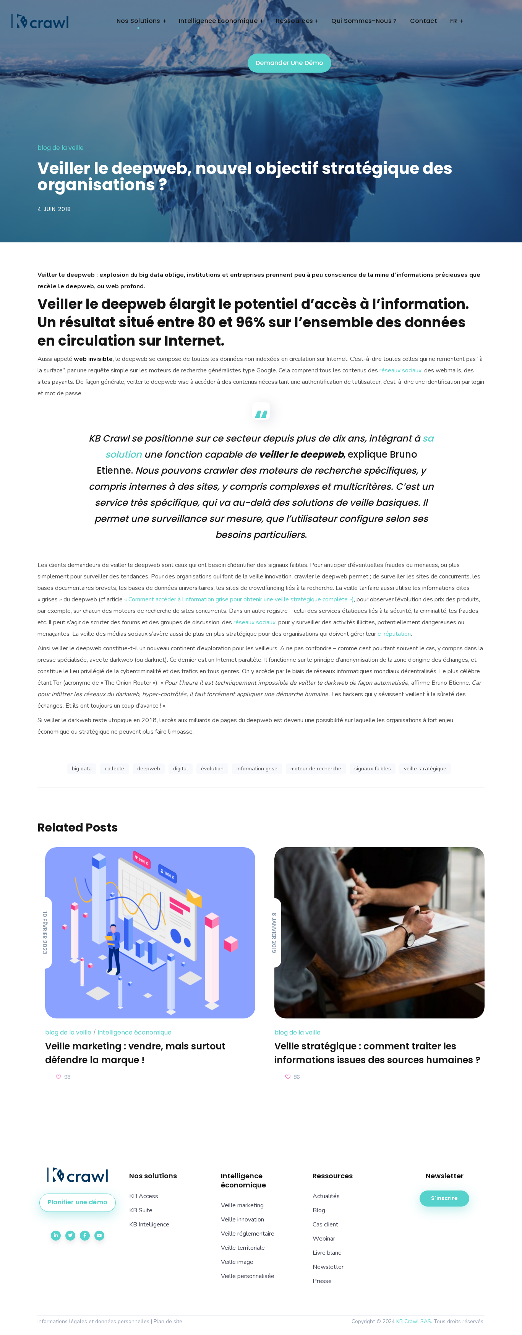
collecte (114, 768)
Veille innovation (242, 1219)
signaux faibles (372, 768)
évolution (212, 768)
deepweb (148, 768)
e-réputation (394, 634)
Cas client (325, 1224)
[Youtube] (99, 1236)
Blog (319, 1210)
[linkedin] (56, 1236)
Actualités (326, 1196)
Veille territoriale (243, 1248)
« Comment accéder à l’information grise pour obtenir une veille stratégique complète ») (239, 599)
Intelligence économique (135, 1032)
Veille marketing (242, 1205)
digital (180, 768)
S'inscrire (444, 1198)
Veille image (237, 1262)
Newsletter (328, 1267)
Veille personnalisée (247, 1276)
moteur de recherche (315, 768)
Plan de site (168, 1321)
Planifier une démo (77, 1202)
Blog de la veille (60, 147)
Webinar (324, 1238)
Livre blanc (327, 1253)
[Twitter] (70, 1236)
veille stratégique (425, 768)
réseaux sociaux (400, 370)
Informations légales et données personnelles (93, 1321)
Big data (82, 768)
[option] (146, 965)
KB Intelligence (149, 1224)
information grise (257, 768)
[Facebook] (85, 1236)
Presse (322, 1281)
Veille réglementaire (247, 1233)
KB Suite (140, 1210)
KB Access (143, 1196)
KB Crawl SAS (413, 1321)
